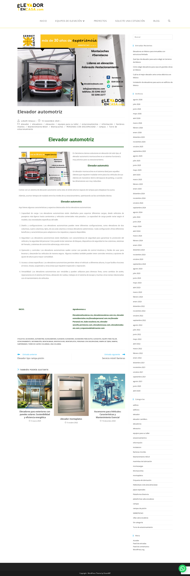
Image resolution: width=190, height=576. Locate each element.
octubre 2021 (138, 372)
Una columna (55, 344)
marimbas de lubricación (142, 461)
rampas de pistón (139, 508)
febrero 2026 (138, 128)
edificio (136, 405)
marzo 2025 (137, 179)
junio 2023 (137, 278)
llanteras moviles (139, 452)
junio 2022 (137, 334)
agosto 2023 (137, 268)
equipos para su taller (68, 124)
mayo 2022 (137, 339)
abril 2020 (136, 391)
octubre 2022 (138, 315)
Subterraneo (22, 344)
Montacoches (57, 126)
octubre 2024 (138, 203)
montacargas (48, 341)
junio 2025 (137, 165)
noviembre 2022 (139, 311)
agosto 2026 (137, 99)
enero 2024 (137, 245)
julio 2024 (136, 217)
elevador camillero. (140, 419)
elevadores (37, 124)
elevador (25, 124)
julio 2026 (136, 104)
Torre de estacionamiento (143, 527)
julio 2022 (136, 330)
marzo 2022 (137, 348)
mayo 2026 (137, 113)
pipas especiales (139, 489)
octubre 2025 (138, 146)
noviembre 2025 (139, 142)
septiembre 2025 (139, 151)
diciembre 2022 (139, 306)
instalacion (137, 447)
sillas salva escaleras (140, 518)
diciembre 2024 (139, 193)
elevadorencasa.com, (102, 325)
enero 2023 (137, 301)
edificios (136, 410)
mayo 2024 (137, 226)
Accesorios (30, 339)
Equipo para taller (109, 339)
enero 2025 (137, 189)
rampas (102, 126)
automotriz (39, 339)
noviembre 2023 (139, 254)
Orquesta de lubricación (142, 480)
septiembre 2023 (139, 264)
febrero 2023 (138, 297)
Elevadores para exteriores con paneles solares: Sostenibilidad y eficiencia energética (35, 414)
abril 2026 (136, 118)
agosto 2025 (137, 156)
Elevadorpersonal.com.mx (100, 318)
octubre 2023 (138, 259)
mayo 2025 (137, 170)
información (107, 124)
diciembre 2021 (139, 362)
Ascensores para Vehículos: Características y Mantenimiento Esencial (107, 414)
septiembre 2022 (139, 320)
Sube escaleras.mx (91, 322)
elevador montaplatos (71, 418)
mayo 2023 (137, 283)
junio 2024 (137, 221)
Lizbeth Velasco (28, 121)
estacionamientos (90, 124)
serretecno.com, (86, 325)
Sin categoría (138, 522)
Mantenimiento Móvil (38, 126)
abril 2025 (136, 174)
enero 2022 (137, 358)
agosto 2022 (137, 325)
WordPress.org (138, 549)
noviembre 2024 (139, 198)
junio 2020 (137, 386)
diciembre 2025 (139, 137)
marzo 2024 (137, 236)
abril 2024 (136, 231)
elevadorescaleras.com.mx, (105, 315)
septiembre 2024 (139, 207)
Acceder (136, 540)
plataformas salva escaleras (143, 499)
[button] (182, 568)
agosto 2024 (137, 212)
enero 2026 (137, 132)
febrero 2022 (138, 353)
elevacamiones (50, 339)
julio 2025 (136, 160)
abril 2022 (136, 344)
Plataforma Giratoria (141, 494)
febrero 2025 (138, 184)
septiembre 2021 (139, 377)
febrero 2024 (138, 240)
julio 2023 (136, 273)
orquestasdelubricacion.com (93, 328)
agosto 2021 (137, 381)
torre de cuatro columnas (39, 344)
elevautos (50, 124)
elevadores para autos (84, 339)
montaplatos (71, 341)
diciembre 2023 (139, 250)
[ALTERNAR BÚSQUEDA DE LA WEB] (169, 21)
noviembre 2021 (139, 367)
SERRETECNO (138, 513)
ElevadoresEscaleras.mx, (83, 315)
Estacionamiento (24, 341)
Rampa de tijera (105, 341)
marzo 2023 (137, 292)
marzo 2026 (137, 123)
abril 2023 (136, 287)
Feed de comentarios (141, 546)
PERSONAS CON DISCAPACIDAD (81, 126)
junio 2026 (137, 109)
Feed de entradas (139, 543)
